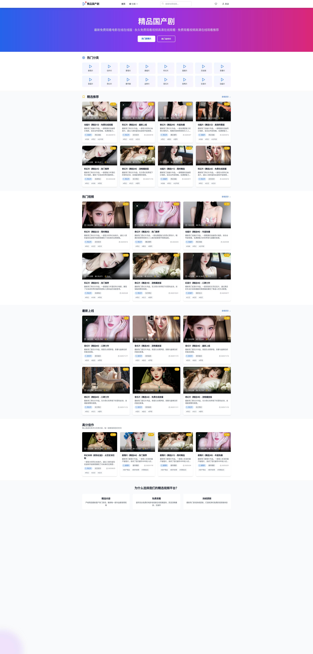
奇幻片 (165, 135)
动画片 (89, 135)
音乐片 (89, 356)
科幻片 (127, 135)
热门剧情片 (146, 38)
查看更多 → (226, 97)
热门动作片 (166, 39)
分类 (134, 4)
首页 (123, 4)
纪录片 (190, 293)
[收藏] (216, 4)
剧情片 (127, 465)
